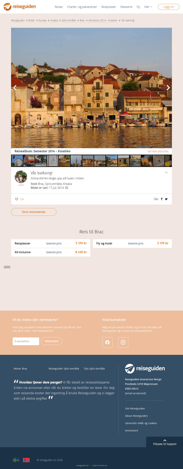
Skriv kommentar (34, 212)
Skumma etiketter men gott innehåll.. (170, 156)
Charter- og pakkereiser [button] (82, 7)
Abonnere (51, 341)
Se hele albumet (158, 151)
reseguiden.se (82, 465)
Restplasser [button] (108, 7)
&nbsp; (16, 156)
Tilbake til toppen (164, 444)
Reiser (59, 7)
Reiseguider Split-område (64, 368)
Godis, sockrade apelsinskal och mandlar (64, 156)
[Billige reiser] (26, 460)
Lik (22, 199)
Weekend (126, 7)
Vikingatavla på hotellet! (52, 156)
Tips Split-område (94, 368)
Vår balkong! (88, 156)
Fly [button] (138, 7)
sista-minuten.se (100, 465)
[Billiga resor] (16, 460)
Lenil (21, 185)
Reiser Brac (20, 368)
